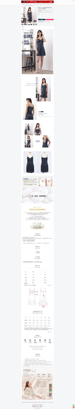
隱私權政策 (35, 402)
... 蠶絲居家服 (25, 5)
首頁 (22, 5)
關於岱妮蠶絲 (23, 402)
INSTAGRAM (49, 402)
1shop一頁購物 (38, 408)
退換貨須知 (32, 402)
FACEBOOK (45, 402)
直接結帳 (50, 19)
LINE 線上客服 (42, 402)
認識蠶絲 (52, 402)
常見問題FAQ (38, 402)
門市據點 (30, 402)
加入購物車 (42, 19)
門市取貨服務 (27, 402)
